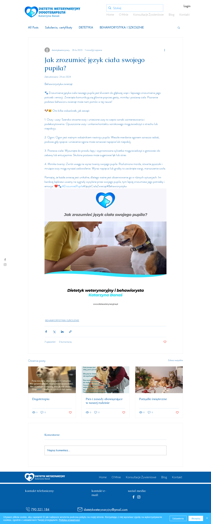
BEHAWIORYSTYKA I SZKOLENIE (122, 27)
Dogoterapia (40, 399)
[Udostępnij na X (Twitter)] (54, 331)
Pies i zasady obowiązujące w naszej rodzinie (104, 401)
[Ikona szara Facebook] (5, 259)
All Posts (33, 27)
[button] (178, 27)
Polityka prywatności (69, 520)
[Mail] (80, 509)
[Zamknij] (207, 518)
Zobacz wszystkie (175, 360)
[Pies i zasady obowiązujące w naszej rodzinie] (105, 379)
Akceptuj (195, 518)
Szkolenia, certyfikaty (58, 27)
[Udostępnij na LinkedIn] (62, 331)
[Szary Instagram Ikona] (5, 264)
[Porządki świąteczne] (159, 379)
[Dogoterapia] (52, 379)
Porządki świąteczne (153, 399)
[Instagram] (139, 497)
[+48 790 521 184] (28, 509)
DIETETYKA (86, 27)
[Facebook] (133, 497)
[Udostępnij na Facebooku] (46, 331)
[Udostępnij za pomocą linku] (70, 331)
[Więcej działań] (164, 50)
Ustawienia (178, 518)
